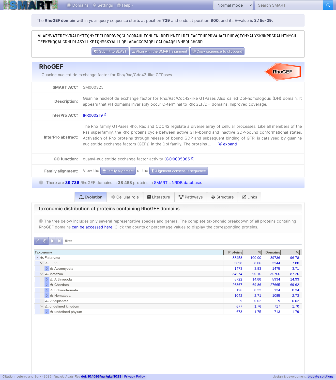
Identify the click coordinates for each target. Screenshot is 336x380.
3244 (276, 263)
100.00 (255, 258)
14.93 (294, 279)
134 (277, 290)
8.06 (257, 263)
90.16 (256, 274)
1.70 (295, 306)
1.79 (295, 312)
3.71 (295, 268)
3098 (238, 263)
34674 (237, 274)
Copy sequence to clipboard (219, 51)
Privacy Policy (134, 376)
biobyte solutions (321, 376)
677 (239, 306)
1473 (238, 268)
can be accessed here (92, 227)
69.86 (256, 285)
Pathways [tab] (193, 197)
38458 (237, 258)
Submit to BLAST (112, 51)
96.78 (294, 258)
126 (239, 290)
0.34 (295, 290)
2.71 (257, 295)
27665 (275, 285)
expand (229, 143)
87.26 (294, 274)
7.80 (295, 263)
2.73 (295, 295)
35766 (275, 274)
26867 (237, 285)
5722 (238, 279)
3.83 (257, 268)
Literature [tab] (160, 197)
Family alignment (120, 171)
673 (239, 312)
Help (126, 5)
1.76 (257, 306)
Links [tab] (251, 197)
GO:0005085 (178, 158)
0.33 (257, 290)
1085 (276, 295)
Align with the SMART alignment (161, 51)
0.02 (257, 301)
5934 (276, 279)
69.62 (294, 285)
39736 (275, 258)
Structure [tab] (224, 197)
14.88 (256, 279)
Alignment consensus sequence (180, 171)
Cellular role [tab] (127, 197)
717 (277, 306)
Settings (104, 5)
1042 (238, 295)
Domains (80, 5)
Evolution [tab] (93, 197)
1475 (276, 268)
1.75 (257, 312)
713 (277, 312)
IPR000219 (93, 115)
